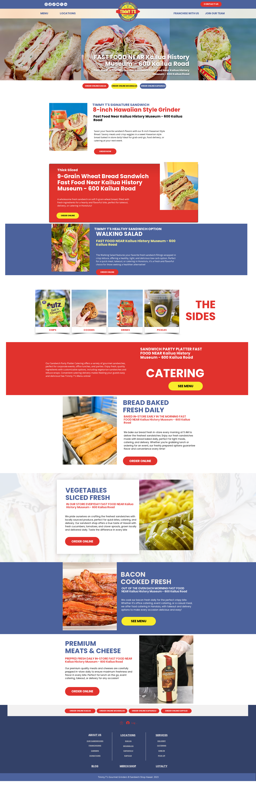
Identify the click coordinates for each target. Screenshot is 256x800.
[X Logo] (61, 4)
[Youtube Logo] (57, 4)
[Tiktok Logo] (54, 4)
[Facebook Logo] (50, 4)
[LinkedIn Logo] (65, 4)
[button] (68, 127)
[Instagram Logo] (46, 4)
